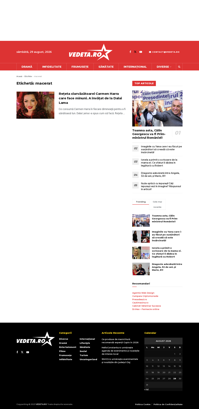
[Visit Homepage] (90, 52)
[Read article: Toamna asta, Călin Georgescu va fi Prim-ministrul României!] (157, 108)
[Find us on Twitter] (135, 52)
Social (83, 351)
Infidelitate (51, 66)
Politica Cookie (142, 404)
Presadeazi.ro (139, 299)
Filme (62, 351)
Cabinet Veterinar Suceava (146, 306)
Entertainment (67, 347)
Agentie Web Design (143, 293)
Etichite (28, 76)
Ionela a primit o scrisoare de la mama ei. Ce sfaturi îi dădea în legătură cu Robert (159, 162)
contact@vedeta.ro (166, 52)
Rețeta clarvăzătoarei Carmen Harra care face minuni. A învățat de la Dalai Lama (90, 98)
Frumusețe (80, 66)
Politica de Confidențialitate (168, 404)
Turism (84, 355)
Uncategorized (88, 359)
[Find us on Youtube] (140, 52)
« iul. (146, 389)
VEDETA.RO (41, 404)
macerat (38, 76)
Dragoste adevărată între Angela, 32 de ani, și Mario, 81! (160, 174)
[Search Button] (179, 66)
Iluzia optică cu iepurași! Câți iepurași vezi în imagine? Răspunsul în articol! (161, 186)
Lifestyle (85, 343)
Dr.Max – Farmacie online (145, 309)
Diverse (163, 66)
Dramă (27, 66)
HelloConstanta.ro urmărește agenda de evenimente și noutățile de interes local (120, 350)
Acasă (19, 76)
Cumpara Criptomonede (145, 296)
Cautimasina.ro (140, 302)
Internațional (135, 66)
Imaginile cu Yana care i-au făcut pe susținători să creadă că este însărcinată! (161, 149)
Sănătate (106, 66)
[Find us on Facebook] (130, 52)
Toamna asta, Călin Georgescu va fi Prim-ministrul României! (148, 134)
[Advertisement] (87, 20)
